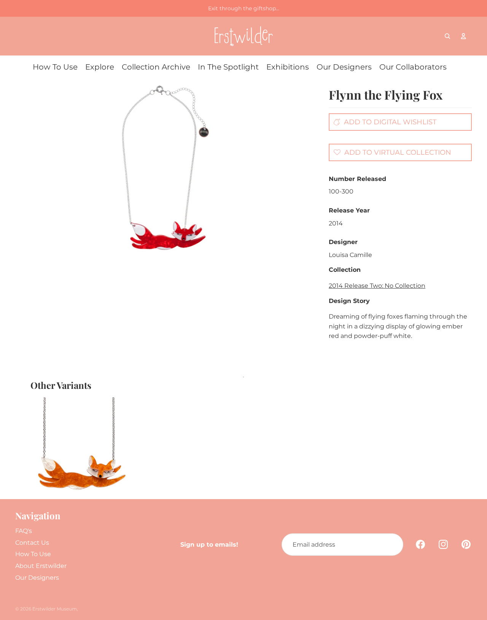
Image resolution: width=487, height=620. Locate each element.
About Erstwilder (41, 565)
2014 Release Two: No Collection (377, 285)
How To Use (33, 554)
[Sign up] (392, 545)
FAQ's (23, 530)
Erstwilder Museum (54, 609)
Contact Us (32, 542)
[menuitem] (55, 67)
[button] (390, 152)
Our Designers (37, 577)
